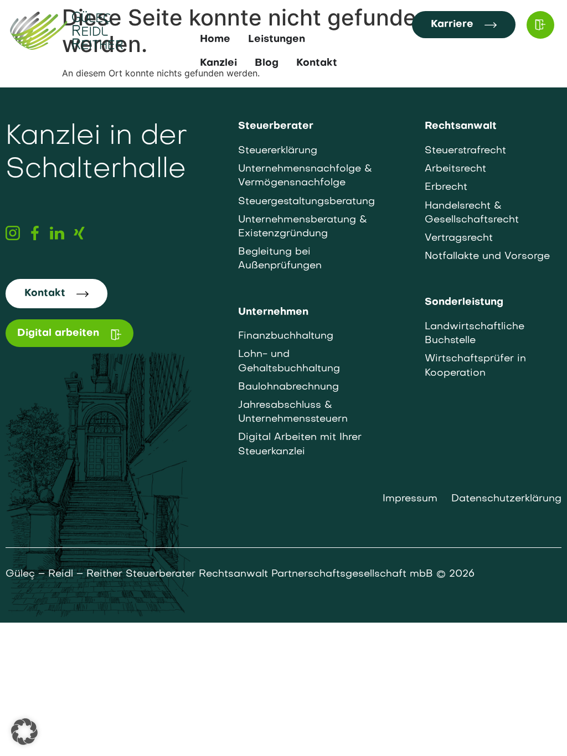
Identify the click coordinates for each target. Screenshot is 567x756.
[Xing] (79, 233)
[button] (24, 731)
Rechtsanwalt (461, 126)
